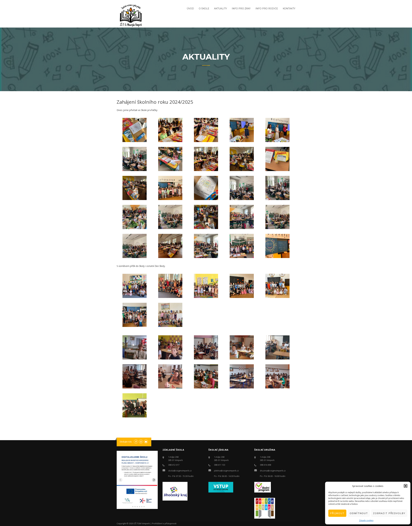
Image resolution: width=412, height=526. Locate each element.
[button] (405, 486)
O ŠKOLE (204, 8)
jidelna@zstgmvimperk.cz (226, 470)
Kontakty (289, 8)
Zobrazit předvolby (389, 513)
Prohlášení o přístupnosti (164, 523)
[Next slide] (154, 480)
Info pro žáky (241, 8)
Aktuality (220, 8)
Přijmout (337, 513)
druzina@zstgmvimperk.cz (273, 470)
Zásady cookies (366, 520)
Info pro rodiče (266, 8)
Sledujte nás (126, 441)
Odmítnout (359, 513)
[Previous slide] (120, 480)
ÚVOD (190, 8)
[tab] (130, 507)
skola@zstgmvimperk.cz (180, 470)
